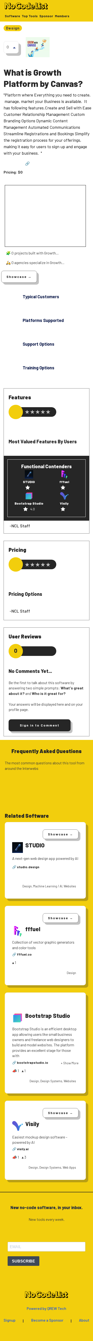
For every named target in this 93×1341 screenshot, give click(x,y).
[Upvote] (14, 47)
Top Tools (30, 16)
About (84, 1320)
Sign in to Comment (39, 725)
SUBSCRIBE (23, 1261)
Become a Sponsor (47, 1320)
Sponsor (46, 16)
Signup (10, 1320)
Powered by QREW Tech (46, 1309)
